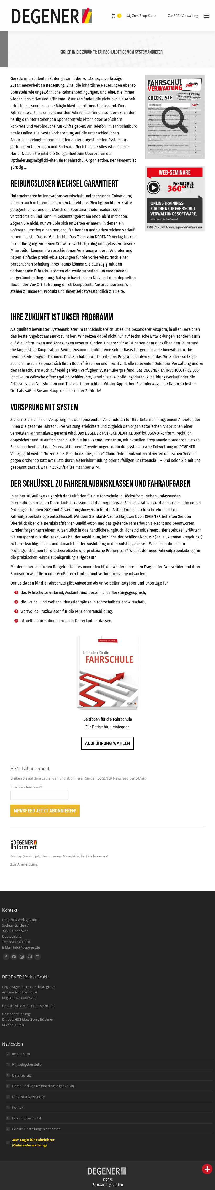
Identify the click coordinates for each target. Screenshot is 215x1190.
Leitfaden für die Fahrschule (107, 719)
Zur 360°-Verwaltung (183, 16)
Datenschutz (22, 1075)
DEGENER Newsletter (28, 1096)
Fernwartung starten (107, 1185)
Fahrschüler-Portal (26, 1118)
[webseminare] (175, 199)
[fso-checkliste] (175, 117)
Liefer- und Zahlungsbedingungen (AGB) (43, 1086)
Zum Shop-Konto (144, 16)
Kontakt (18, 1107)
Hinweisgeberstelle (26, 1064)
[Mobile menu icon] (206, 16)
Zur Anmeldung (23, 864)
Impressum (21, 1053)
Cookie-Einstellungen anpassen (36, 1129)
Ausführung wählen (107, 743)
